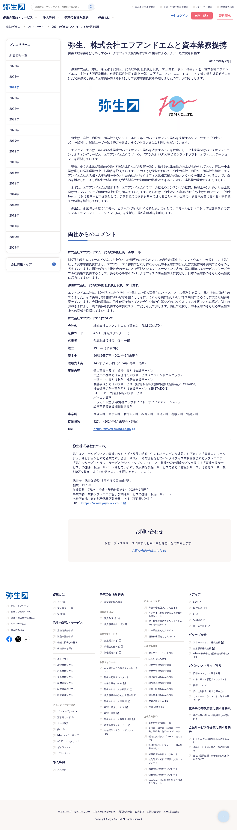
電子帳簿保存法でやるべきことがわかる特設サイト (165, 622)
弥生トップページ (20, 605)
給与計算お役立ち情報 (160, 682)
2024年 (14, 87)
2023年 (14, 98)
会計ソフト (63, 659)
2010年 (14, 237)
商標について (200, 685)
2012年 (14, 215)
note (195, 602)
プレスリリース (65, 608)
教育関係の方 (227, 6)
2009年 (14, 247)
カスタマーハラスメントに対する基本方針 (211, 698)
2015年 (14, 183)
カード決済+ (63, 723)
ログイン (182, 15)
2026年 (14, 66)
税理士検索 (109, 713)
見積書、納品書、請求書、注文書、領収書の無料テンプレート (164, 729)
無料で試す (201, 15)
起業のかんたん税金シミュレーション (121, 669)
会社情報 (61, 602)
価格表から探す (65, 648)
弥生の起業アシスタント (116, 677)
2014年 (14, 194)
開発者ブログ (200, 626)
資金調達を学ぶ (156, 700)
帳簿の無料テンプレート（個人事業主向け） (165, 746)
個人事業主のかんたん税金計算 (120, 695)
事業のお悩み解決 (113, 602)
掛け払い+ (62, 729)
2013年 (14, 205)
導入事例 (61, 769)
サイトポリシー (82, 811)
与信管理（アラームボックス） (120, 730)
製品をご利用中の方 (145, 6)
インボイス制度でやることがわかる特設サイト (165, 614)
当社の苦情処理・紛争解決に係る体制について (211, 757)
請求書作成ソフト (66, 689)
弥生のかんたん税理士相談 (117, 719)
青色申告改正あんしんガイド (163, 607)
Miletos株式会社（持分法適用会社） (211, 653)
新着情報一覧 (18, 55)
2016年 (14, 173)
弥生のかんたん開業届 (115, 701)
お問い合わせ (154, 811)
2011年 (14, 226)
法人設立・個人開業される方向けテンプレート (165, 781)
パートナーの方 (204, 6)
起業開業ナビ (111, 640)
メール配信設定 (171, 811)
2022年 (14, 109)
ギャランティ (64, 747)
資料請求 (225, 15)
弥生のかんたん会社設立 (116, 689)
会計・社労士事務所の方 (176, 6)
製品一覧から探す (66, 636)
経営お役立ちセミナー (115, 725)
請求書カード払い (66, 717)
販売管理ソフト (65, 695)
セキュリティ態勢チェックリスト (210, 679)
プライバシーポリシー (104, 811)
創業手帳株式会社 (202, 648)
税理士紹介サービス (114, 707)
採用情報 (61, 614)
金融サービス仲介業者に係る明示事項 (211, 749)
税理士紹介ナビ (112, 646)
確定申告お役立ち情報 (160, 664)
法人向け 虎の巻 (112, 618)
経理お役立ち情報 (158, 658)
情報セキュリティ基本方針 (206, 673)
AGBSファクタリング (68, 741)
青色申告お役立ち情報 (160, 670)
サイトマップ (64, 811)
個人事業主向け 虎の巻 (115, 624)
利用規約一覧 (125, 811)
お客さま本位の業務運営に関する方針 (211, 740)
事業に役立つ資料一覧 (160, 723)
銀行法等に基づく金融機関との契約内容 (211, 717)
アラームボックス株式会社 (206, 642)
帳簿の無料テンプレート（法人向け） (165, 738)
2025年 (14, 77)
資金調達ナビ (111, 652)
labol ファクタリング (68, 735)
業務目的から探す (66, 630)
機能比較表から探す (67, 642)
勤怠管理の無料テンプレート (163, 768)
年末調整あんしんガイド (161, 630)
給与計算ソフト (65, 683)
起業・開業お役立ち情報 (161, 688)
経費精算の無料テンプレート (163, 754)
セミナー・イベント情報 (161, 652)
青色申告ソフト (65, 677)
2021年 (14, 119)
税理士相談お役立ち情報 (161, 694)
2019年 (14, 141)
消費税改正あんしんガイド (162, 636)
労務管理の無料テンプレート (163, 774)
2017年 (14, 162)
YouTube (197, 620)
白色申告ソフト (65, 671)
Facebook (198, 608)
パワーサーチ (64, 753)
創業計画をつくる (113, 683)
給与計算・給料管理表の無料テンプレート (165, 761)
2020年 (14, 130)
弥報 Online (154, 706)
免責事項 (139, 811)
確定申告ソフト (65, 665)
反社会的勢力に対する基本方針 (209, 691)
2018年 (14, 151)
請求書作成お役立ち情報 (161, 676)
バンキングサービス (67, 711)
